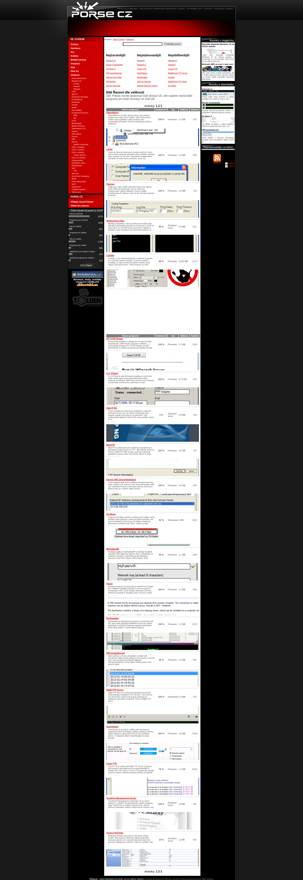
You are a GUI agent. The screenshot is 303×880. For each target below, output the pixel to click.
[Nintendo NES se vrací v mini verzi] (218, 71)
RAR (75, 115)
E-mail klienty (77, 99)
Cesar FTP (141, 69)
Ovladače (75, 63)
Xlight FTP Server (115, 690)
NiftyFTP (110, 445)
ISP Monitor (111, 81)
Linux (74, 121)
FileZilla (171, 77)
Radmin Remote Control (147, 86)
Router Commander (114, 65)
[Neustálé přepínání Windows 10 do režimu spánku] (218, 53)
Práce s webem (78, 152)
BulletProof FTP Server (178, 73)
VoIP (74, 184)
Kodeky (74, 56)
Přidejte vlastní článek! (82, 202)
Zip (74, 118)
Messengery (77, 123)
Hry (72, 52)
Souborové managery (80, 176)
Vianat (109, 584)
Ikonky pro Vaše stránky (202, 879)
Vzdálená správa (78, 189)
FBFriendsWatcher (114, 73)
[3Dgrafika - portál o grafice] (87, 277)
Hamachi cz (111, 60)
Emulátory (76, 102)
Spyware (76, 89)
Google (75, 105)
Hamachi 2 (141, 65)
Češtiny (74, 44)
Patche (75, 137)
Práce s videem (78, 150)
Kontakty (148, 879)
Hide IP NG (111, 408)
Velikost (184, 109)
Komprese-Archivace (80, 113)
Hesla (74, 107)
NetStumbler (142, 77)
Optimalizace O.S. (79, 128)
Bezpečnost (76, 81)
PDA (73, 67)
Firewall (76, 86)
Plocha (74, 142)
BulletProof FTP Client (177, 81)
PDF (73, 139)
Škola (74, 179)
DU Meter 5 (111, 69)
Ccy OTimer (112, 373)
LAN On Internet (144, 81)
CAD (73, 92)
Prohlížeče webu (78, 163)
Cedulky (110, 255)
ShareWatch (112, 112)
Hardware (75, 48)
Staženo (195, 109)
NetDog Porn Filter (114, 77)
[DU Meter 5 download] (218, 122)
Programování (77, 160)
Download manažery (80, 97)
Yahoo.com (76, 192)
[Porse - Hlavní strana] (151, 19)
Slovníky (75, 173)
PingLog (110, 184)
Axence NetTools (113, 86)
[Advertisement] (151, 28)
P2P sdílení (76, 134)
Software (130, 39)
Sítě (73, 168)
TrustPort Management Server (121, 798)
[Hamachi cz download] (218, 95)
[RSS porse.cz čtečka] (219, 163)
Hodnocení (161, 109)
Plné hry (75, 71)
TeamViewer (142, 73)
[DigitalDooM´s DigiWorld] (87, 285)
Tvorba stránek (79, 155)
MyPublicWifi (112, 549)
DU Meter (172, 86)
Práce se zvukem (79, 158)
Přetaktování (77, 166)
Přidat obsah (185, 879)
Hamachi (140, 60)
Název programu (130, 109)
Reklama (157, 879)
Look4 (109, 149)
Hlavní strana (118, 39)
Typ (173, 109)
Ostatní (75, 131)
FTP (75, 171)
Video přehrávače (79, 181)
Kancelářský (77, 110)
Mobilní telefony (78, 60)
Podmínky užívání (171, 879)
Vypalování (76, 187)
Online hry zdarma (80, 206)
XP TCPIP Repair (114, 339)
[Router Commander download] (218, 108)
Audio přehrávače (79, 78)
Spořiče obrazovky (80, 144)
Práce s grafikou (78, 147)
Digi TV (75, 94)
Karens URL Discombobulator (121, 479)
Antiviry (76, 84)
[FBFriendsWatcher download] (218, 136)
